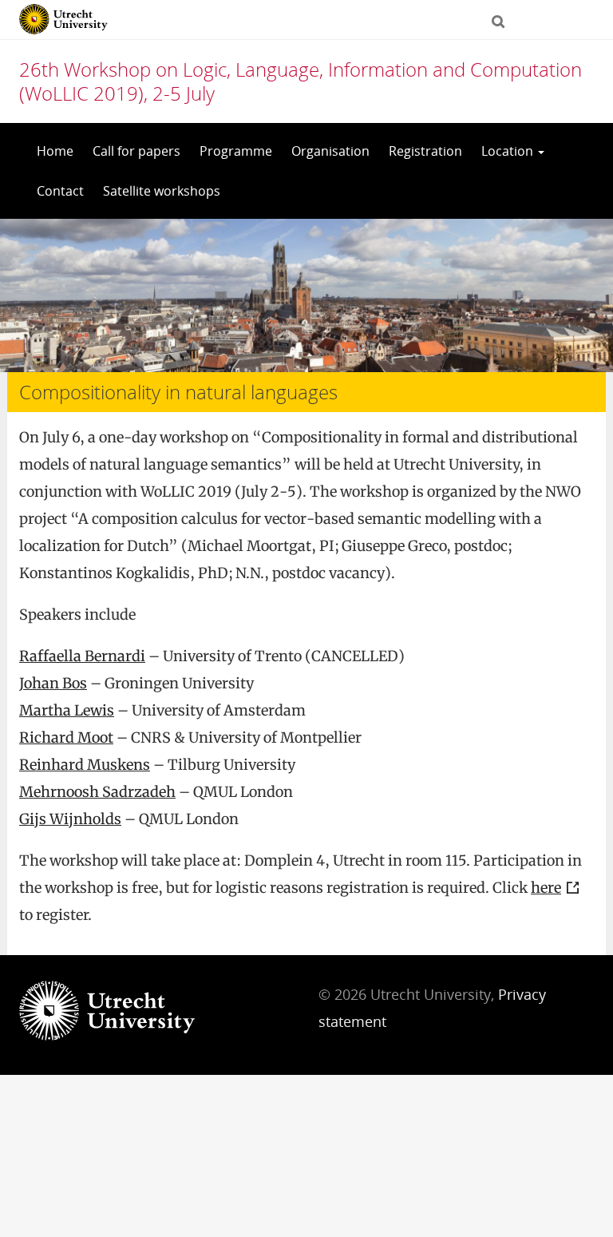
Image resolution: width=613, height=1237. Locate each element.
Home (55, 151)
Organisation (330, 151)
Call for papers (136, 151)
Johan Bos (53, 683)
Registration (425, 151)
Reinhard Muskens (84, 764)
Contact (60, 191)
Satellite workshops (161, 191)
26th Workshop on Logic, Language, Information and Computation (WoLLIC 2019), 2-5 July (300, 81)
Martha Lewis (66, 710)
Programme (236, 151)
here (546, 887)
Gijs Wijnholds (70, 819)
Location (508, 151)
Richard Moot (66, 737)
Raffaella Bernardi (82, 656)
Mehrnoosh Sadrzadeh (97, 792)
